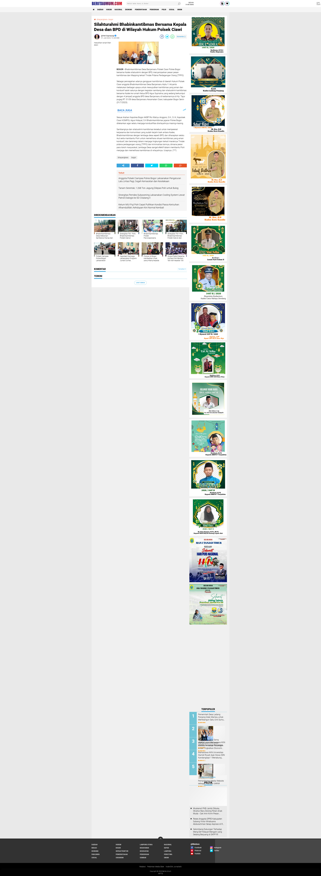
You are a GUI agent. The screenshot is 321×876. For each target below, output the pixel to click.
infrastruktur (122, 851)
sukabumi (120, 858)
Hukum (109, 10)
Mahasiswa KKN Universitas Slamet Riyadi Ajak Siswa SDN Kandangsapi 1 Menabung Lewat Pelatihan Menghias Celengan (211, 755)
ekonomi (128, 10)
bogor (133, 157)
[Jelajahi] (318, 3)
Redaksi (142, 867)
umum (179, 10)
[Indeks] (222, 4)
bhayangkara (123, 157)
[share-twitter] (167, 37)
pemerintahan (141, 10)
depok (166, 848)
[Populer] (227, 4)
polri (164, 10)
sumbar (143, 858)
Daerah (100, 10)
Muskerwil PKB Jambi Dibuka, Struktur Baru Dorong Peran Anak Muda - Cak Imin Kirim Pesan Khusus (207, 811)
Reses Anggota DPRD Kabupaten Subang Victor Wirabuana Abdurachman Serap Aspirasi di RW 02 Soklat (208, 821)
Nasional (118, 10)
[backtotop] (160, 839)
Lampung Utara (146, 845)
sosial (171, 10)
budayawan (144, 848)
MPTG (160, 873)
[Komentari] (180, 165)
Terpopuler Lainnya (208, 777)
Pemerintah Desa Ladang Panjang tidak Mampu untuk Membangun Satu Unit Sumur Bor (211, 717)
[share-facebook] (162, 37)
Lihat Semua (140, 283)
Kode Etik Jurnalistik (174, 867)
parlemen (96, 854)
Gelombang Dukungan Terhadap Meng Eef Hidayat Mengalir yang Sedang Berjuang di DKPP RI (207, 832)
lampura (167, 851)
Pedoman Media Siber (155, 867)
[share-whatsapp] (172, 37)
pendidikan (154, 10)
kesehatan (144, 851)
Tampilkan (181, 269)
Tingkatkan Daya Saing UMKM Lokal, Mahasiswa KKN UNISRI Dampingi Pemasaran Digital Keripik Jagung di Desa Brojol (211, 742)
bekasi (94, 848)
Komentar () (181, 36)
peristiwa (168, 854)
